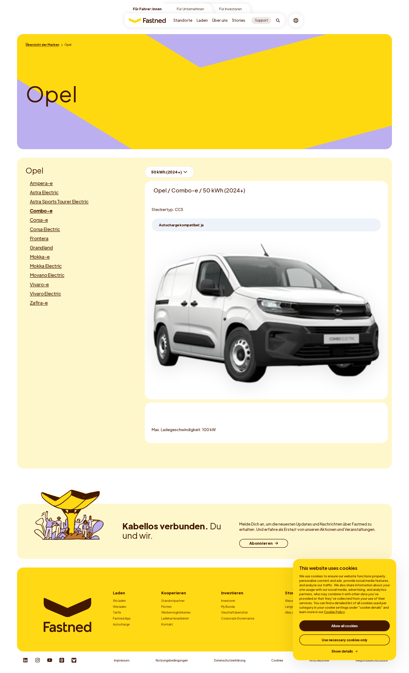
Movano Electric (47, 275)
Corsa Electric (45, 229)
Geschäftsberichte (234, 612)
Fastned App (122, 618)
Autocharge (121, 624)
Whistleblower (319, 660)
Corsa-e (39, 220)
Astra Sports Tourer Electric (59, 201)
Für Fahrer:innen (147, 9)
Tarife (117, 612)
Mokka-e (40, 257)
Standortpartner (173, 600)
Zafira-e (39, 303)
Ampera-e (41, 183)
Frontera (39, 238)
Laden (202, 20)
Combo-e (41, 211)
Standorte (182, 20)
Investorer (228, 600)
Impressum (122, 660)
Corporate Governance (237, 618)
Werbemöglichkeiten (176, 612)
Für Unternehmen (190, 9)
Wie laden (119, 606)
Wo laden (119, 600)
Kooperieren (173, 592)
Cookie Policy (334, 612)
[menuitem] (182, 20)
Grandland (41, 247)
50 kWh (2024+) (166, 171)
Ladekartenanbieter (175, 618)
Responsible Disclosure (372, 660)
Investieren (232, 592)
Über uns (220, 20)
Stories (238, 20)
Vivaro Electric (45, 293)
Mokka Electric (46, 266)
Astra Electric (44, 192)
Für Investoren (230, 9)
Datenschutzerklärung (229, 660)
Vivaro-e (39, 284)
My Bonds (228, 606)
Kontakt (167, 624)
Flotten (166, 606)
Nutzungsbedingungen (172, 660)
